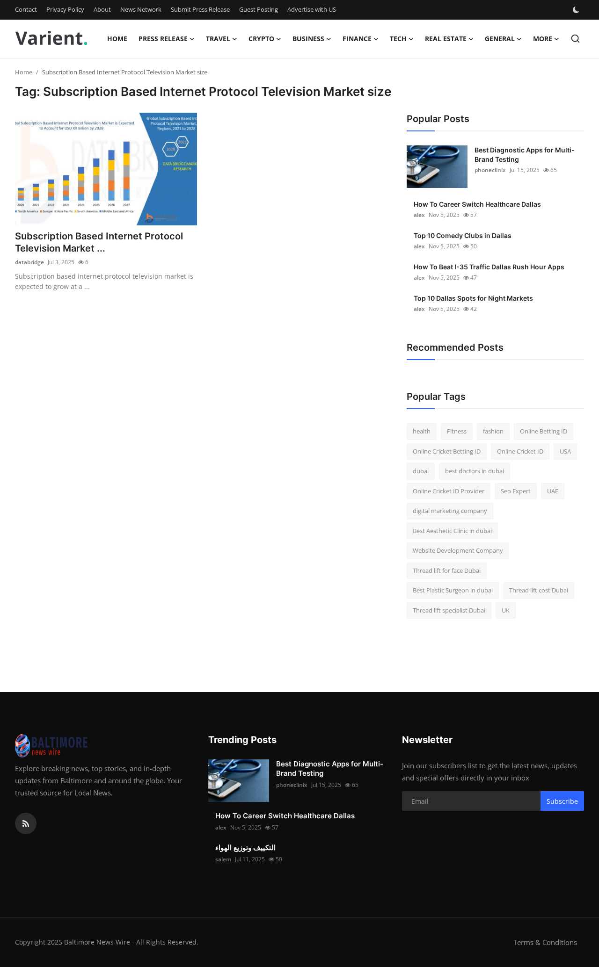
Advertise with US (311, 9)
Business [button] (308, 38)
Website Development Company (458, 550)
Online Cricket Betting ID (447, 451)
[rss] (26, 823)
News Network (140, 9)
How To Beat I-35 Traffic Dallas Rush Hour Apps (489, 267)
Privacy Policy (65, 9)
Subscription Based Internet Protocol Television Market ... (99, 242)
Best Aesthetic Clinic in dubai (452, 531)
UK (506, 610)
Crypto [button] (261, 38)
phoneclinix (490, 170)
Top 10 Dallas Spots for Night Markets (473, 298)
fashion (493, 431)
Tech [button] (398, 38)
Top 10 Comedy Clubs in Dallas (462, 235)
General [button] (500, 38)
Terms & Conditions (545, 942)
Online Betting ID (543, 431)
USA (565, 451)
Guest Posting (258, 9)
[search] (575, 38)
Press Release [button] (163, 38)
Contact (26, 9)
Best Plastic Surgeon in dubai (453, 590)
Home (117, 38)
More (542, 38)
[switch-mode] (577, 10)
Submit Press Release (200, 9)
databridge (29, 262)
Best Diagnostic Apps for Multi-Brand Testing (525, 154)
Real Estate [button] (446, 38)
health (422, 431)
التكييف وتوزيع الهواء (245, 847)
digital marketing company (450, 510)
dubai (421, 471)
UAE (552, 491)
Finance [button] (357, 38)
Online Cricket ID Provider (448, 491)
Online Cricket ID (520, 451)
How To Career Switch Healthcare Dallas (477, 204)
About (102, 9)
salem (223, 859)
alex (419, 215)
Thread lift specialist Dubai (449, 610)
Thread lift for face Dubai (447, 570)
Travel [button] (218, 38)
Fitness (457, 431)
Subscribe (562, 801)
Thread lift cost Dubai (538, 590)
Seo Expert (516, 491)
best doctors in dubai (474, 471)
